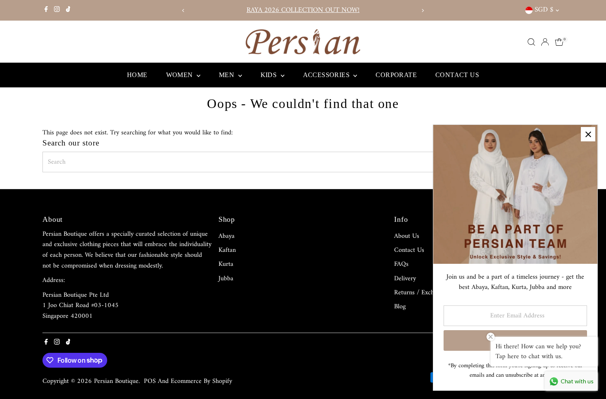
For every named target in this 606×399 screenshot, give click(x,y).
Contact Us (457, 74)
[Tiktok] (68, 10)
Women (180, 74)
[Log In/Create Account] (545, 42)
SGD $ (544, 10)
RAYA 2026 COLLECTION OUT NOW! (296, 10)
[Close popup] (588, 134)
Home (137, 74)
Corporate (396, 74)
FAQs (401, 264)
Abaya (226, 236)
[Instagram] (57, 10)
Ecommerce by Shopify (201, 381)
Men (227, 74)
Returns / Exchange (420, 292)
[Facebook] (46, 10)
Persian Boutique (116, 381)
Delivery (405, 278)
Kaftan (227, 250)
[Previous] (183, 10)
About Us (406, 236)
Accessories (327, 74)
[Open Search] (531, 42)
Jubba (225, 278)
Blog (400, 306)
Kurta (225, 264)
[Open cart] (559, 42)
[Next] (422, 10)
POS (150, 381)
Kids (270, 74)
